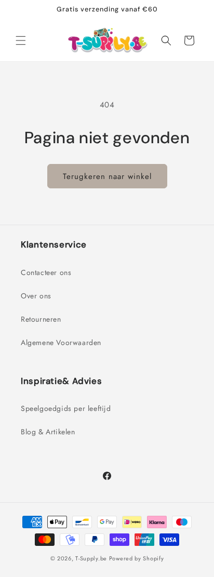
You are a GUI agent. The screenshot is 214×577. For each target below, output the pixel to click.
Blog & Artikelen (48, 432)
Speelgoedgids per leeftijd (66, 408)
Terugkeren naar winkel (107, 176)
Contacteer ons (46, 272)
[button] (20, 40)
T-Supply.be (91, 558)
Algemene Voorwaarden (61, 342)
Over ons (36, 296)
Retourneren (41, 319)
